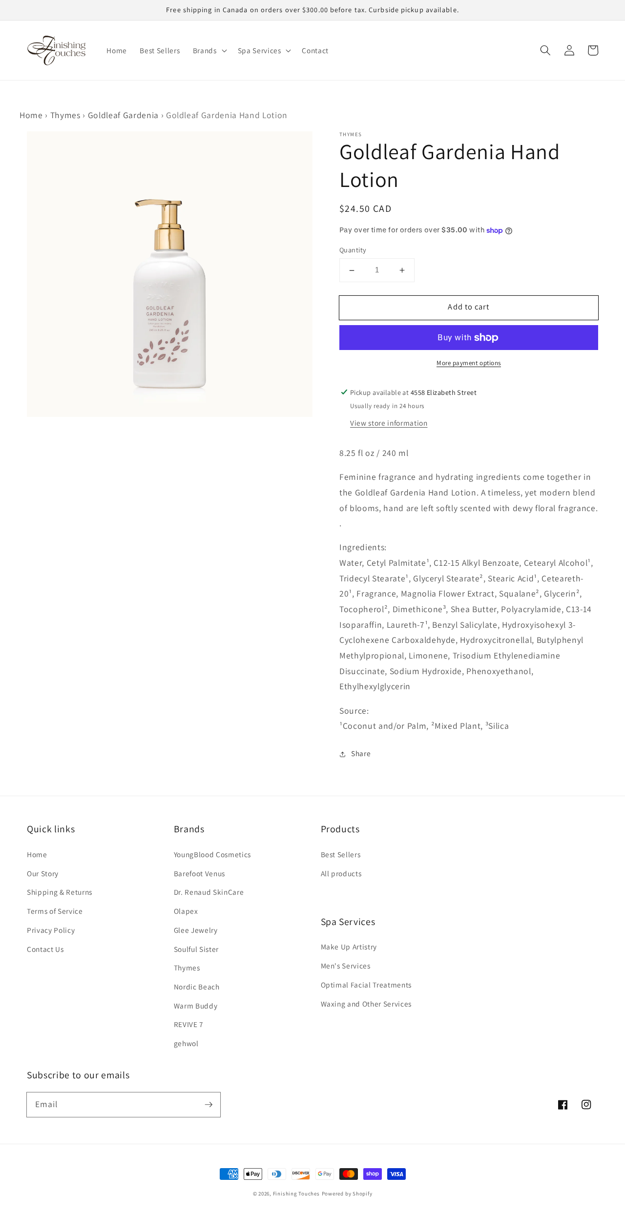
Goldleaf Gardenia (123, 115)
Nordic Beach (197, 986)
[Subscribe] (208, 1104)
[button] (545, 50)
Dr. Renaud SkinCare (209, 892)
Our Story (43, 873)
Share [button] (361, 754)
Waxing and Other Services (366, 1004)
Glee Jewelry (196, 930)
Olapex (186, 911)
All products (341, 873)
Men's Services (346, 965)
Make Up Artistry (349, 946)
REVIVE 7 (189, 1024)
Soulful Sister (196, 949)
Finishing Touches (296, 1193)
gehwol (186, 1043)
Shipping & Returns (59, 892)
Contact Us (45, 949)
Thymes (65, 115)
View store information (389, 423)
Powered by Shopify (347, 1193)
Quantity (353, 249)
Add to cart (468, 307)
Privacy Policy (51, 930)
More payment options (469, 363)
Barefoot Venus (199, 873)
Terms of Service (55, 911)
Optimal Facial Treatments (366, 984)
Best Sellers (341, 854)
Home (31, 115)
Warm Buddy (196, 1005)
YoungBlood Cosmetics (212, 854)
